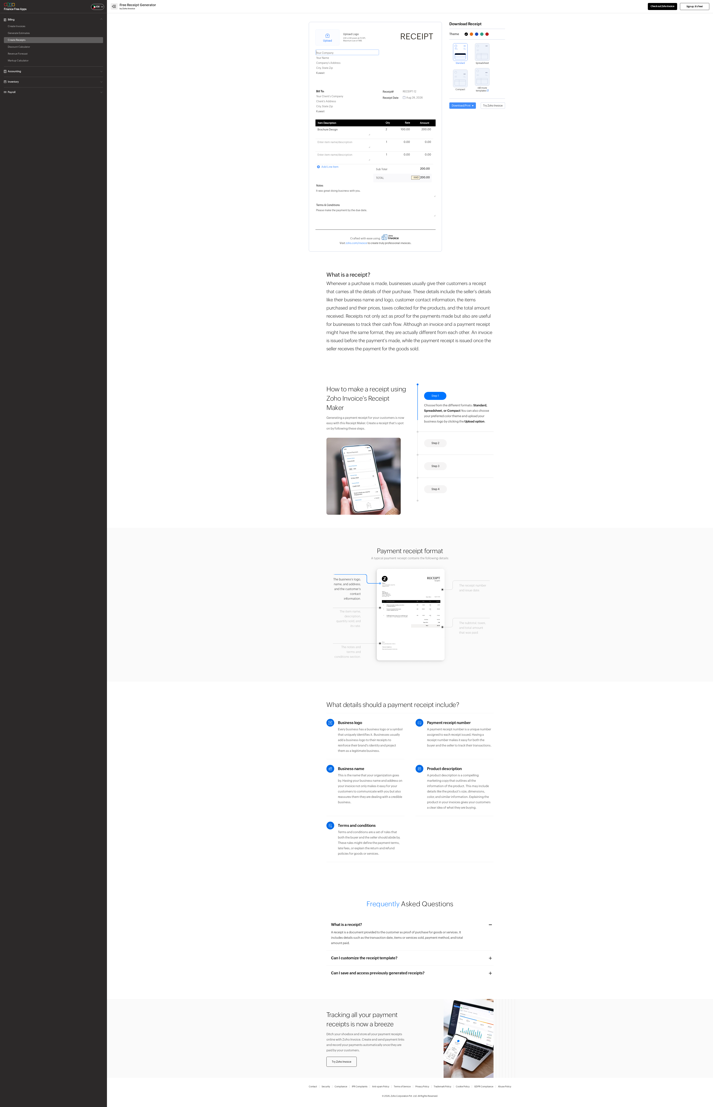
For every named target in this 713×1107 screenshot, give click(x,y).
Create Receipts (16, 40)
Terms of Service (402, 1086)
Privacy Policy (422, 1086)
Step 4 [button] (435, 483)
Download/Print (461, 105)
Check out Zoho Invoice (662, 6)
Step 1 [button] (435, 395)
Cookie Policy (463, 1086)
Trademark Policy (442, 1086)
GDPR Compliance (483, 1086)
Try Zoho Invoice (493, 105)
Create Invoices (16, 26)
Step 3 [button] (435, 460)
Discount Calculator (19, 46)
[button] (94, 7)
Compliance (341, 1086)
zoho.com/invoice (356, 243)
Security (326, 1086)
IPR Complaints (359, 1086)
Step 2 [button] (435, 418)
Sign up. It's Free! (694, 6)
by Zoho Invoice (127, 8)
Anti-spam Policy (380, 1086)
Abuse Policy (504, 1086)
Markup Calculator (18, 60)
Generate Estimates (19, 33)
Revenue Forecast (18, 53)
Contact (313, 1086)
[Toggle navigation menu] (114, 6)
